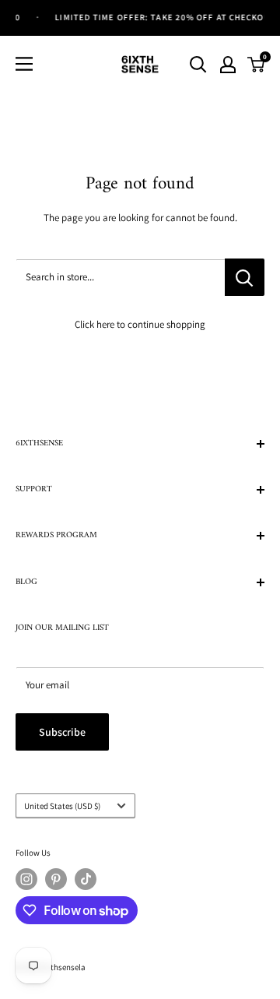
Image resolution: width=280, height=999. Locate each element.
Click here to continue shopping (140, 324)
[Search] (198, 64)
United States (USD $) (62, 805)
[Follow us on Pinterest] (56, 879)
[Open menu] (24, 63)
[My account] (227, 64)
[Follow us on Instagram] (26, 879)
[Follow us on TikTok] (85, 879)
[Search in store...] (244, 277)
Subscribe (62, 732)
